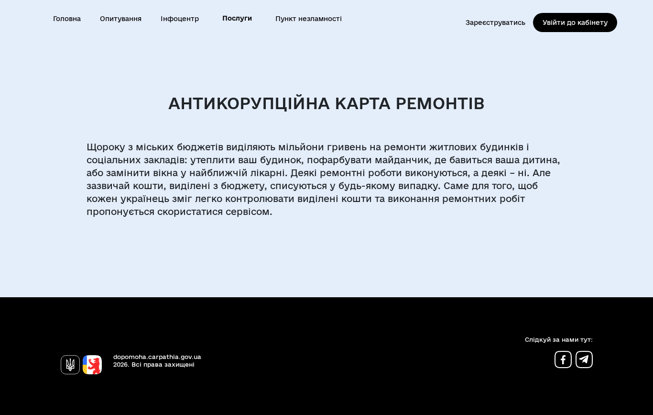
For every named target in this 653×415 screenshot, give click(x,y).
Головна (67, 18)
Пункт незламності (308, 18)
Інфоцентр (180, 18)
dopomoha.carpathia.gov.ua (157, 356)
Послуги (237, 18)
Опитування (120, 18)
